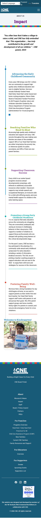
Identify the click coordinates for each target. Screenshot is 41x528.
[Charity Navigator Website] (29, 492)
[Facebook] (16, 482)
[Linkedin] (25, 482)
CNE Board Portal (21, 382)
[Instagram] (20, 482)
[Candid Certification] (13, 492)
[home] (5, 10)
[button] (38, 10)
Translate (35, 3)
